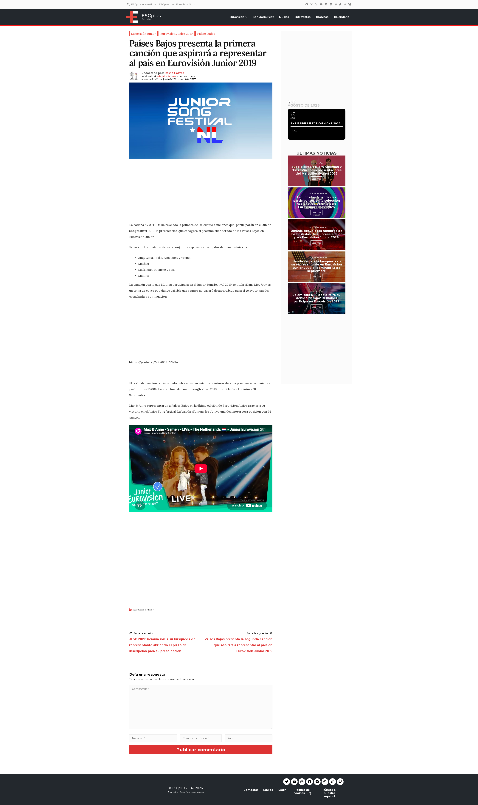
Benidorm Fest (263, 17)
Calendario (341, 17)
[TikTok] (340, 4)
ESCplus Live (166, 4)
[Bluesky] (349, 4)
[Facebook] (306, 4)
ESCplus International (144, 4)
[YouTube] (321, 4)
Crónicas (322, 17)
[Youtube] (294, 781)
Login (282, 790)
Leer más (316, 178)
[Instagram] (316, 4)
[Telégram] (326, 4)
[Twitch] (344, 4)
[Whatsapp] (325, 781)
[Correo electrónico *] (201, 738)
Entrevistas (302, 17)
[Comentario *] (200, 728)
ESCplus (178, 788)
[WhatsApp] (335, 4)
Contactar (250, 790)
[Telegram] (317, 781)
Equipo (268, 790)
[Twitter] (311, 4)
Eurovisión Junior (143, 609)
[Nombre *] (153, 738)
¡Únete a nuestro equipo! (329, 793)
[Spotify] (330, 4)
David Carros (174, 73)
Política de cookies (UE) (302, 791)
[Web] (248, 738)
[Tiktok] (332, 781)
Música (284, 17)
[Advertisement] (200, 193)
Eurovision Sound (186, 4)
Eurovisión (236, 17)
